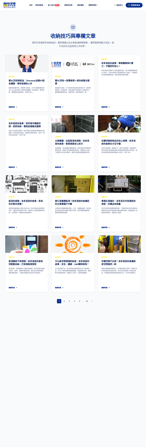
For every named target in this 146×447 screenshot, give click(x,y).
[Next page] (92, 301)
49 (87, 301)
